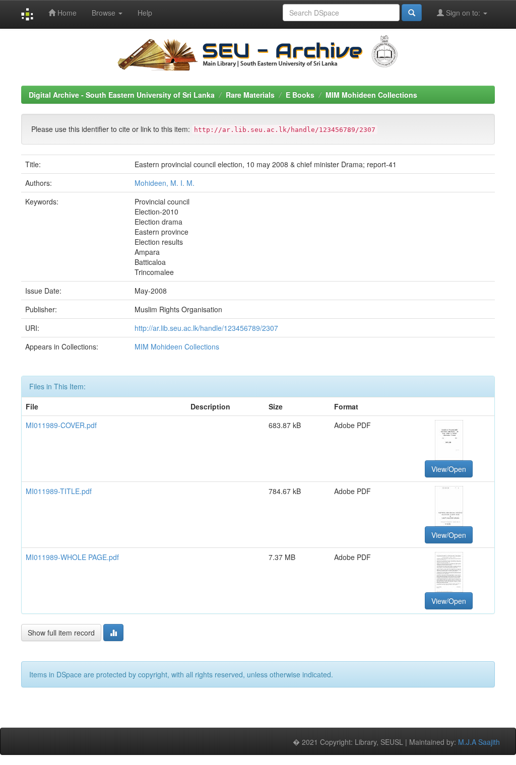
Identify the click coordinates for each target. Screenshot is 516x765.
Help (145, 13)
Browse (104, 13)
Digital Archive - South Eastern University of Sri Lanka (122, 95)
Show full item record (61, 633)
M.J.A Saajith (479, 742)
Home (66, 13)
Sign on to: (463, 13)
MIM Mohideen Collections (371, 95)
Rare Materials (250, 95)
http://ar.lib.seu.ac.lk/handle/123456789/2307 (206, 328)
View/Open (448, 469)
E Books (300, 95)
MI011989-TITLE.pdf (59, 491)
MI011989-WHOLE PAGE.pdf (72, 557)
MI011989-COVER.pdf (61, 425)
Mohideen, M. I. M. (165, 183)
